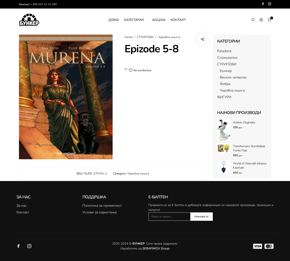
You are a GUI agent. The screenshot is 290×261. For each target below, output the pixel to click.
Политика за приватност (102, 205)
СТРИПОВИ (145, 37)
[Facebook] (262, 3)
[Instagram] (269, 3)
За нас (21, 205)
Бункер (226, 70)
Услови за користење (99, 212)
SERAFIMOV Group (156, 248)
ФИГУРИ (224, 97)
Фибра (225, 83)
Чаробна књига (169, 37)
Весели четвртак (233, 77)
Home (129, 37)
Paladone (224, 51)
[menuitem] (116, 20)
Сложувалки (227, 57)
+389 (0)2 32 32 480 (44, 4)
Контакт (22, 212)
